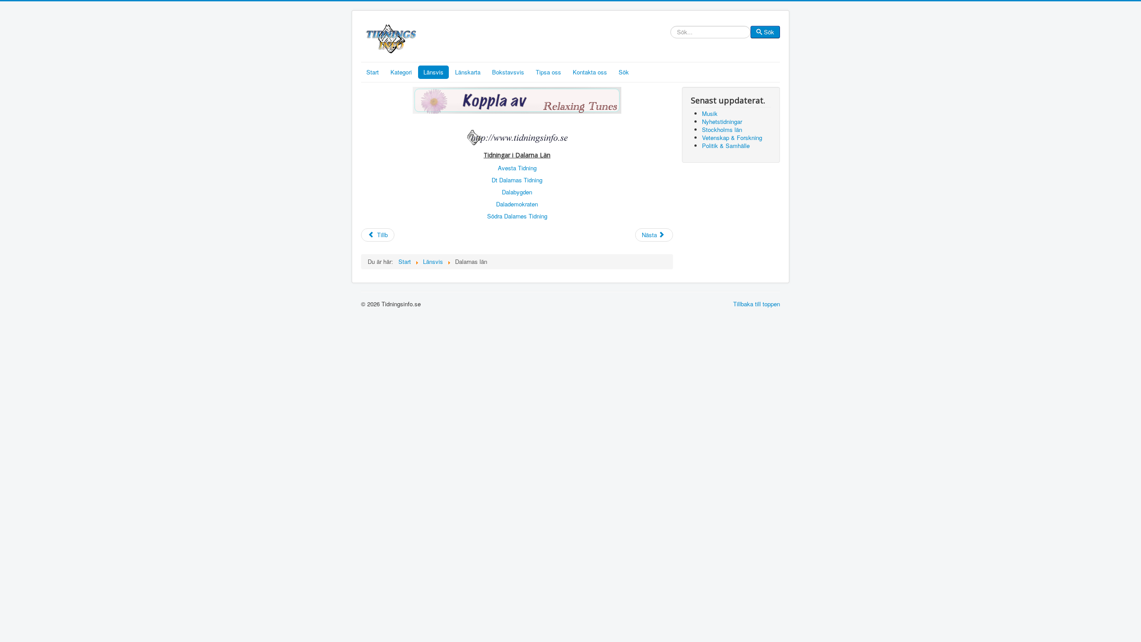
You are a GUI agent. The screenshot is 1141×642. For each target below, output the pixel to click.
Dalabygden (517, 192)
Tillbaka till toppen (756, 304)
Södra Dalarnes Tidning (517, 216)
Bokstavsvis (508, 72)
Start (372, 72)
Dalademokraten (517, 204)
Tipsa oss (548, 72)
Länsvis (433, 72)
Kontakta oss (590, 72)
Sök (769, 32)
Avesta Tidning (517, 168)
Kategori (401, 72)
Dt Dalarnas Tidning (517, 180)
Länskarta (467, 72)
